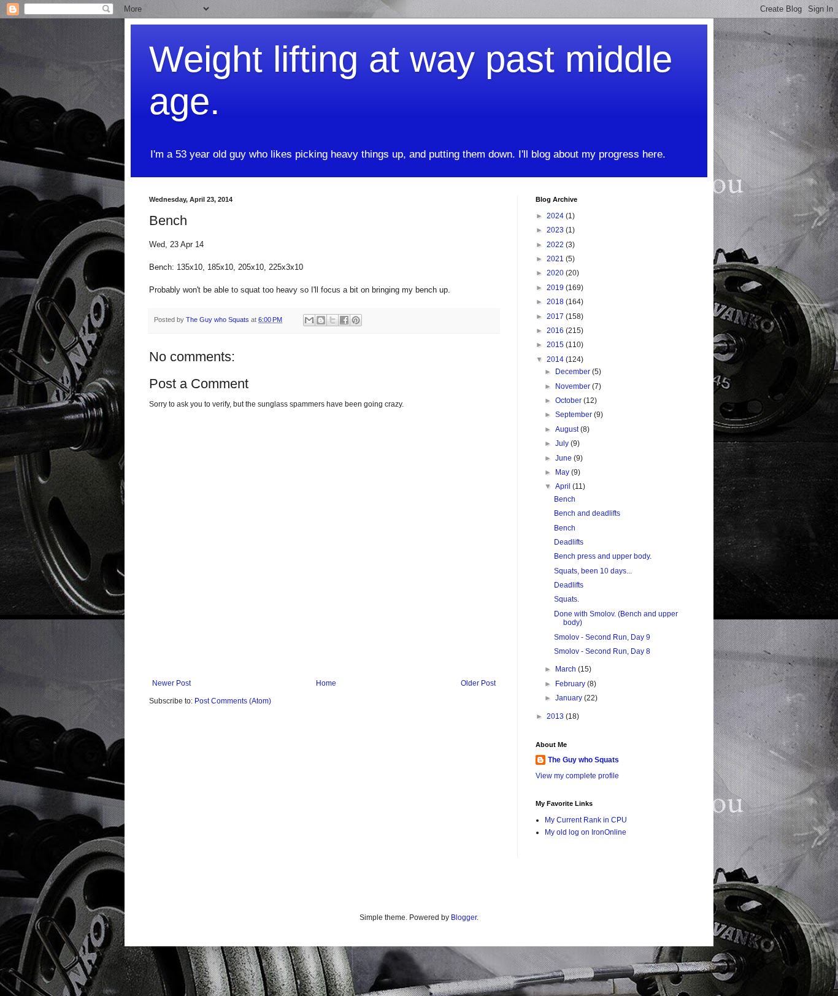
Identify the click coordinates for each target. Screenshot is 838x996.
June (564, 458)
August (567, 429)
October (569, 400)
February (571, 684)
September (574, 414)
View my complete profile (577, 776)
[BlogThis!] (321, 320)
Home (326, 683)
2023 (556, 230)
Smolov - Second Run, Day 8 (602, 651)
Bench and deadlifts (587, 513)
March (566, 669)
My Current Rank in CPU (586, 820)
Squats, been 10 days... (593, 571)
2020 (556, 273)
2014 (556, 359)
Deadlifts (568, 542)
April (563, 486)
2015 (556, 344)
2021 (556, 259)
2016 (556, 330)
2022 (556, 244)
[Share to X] (332, 320)
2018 (556, 301)
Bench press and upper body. (603, 556)
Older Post (478, 683)
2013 (556, 716)
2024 (556, 216)
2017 (556, 316)
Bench (564, 499)
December (573, 371)
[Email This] (309, 320)
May (563, 472)
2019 (556, 287)
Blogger (464, 917)
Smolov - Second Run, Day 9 (602, 637)
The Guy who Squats (583, 760)
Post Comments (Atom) (232, 701)
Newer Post (171, 683)
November (573, 386)
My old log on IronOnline (585, 832)
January (569, 698)
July (563, 443)
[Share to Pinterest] (356, 320)
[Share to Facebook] (344, 320)
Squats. (566, 599)
